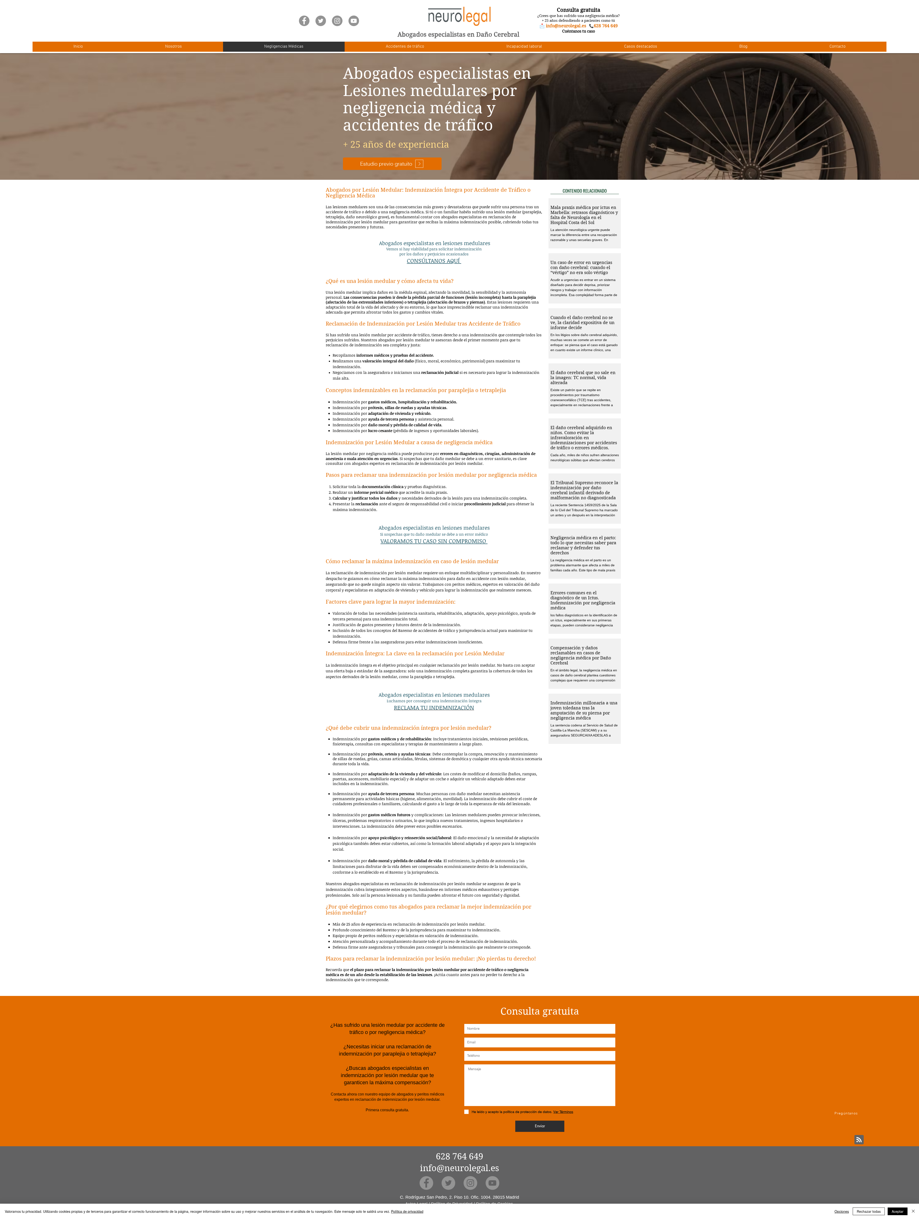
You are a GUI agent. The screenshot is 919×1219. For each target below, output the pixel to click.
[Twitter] (320, 21)
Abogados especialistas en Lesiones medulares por (437, 82)
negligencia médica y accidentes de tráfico (419, 116)
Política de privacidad (407, 1211)
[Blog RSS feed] (859, 1140)
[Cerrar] (913, 1211)
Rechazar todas (869, 1211)
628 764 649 (459, 1156)
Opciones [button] (842, 1211)
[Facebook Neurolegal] (304, 21)
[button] (173, 47)
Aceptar (897, 1211)
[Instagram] (337, 21)
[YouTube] (353, 21)
